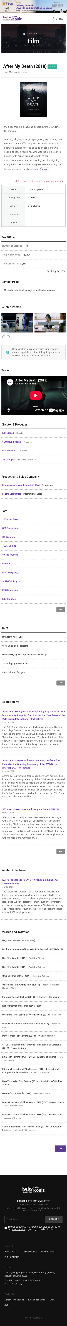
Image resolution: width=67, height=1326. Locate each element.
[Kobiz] (17, 18)
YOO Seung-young (11, 442)
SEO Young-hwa (10, 528)
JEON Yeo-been (10, 519)
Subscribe (54, 1219)
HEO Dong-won (10, 590)
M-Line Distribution (12, 494)
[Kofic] (7, 18)
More (61, 609)
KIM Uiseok (8, 433)
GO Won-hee (8, 537)
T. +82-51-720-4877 (12, 1280)
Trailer (52, 66)
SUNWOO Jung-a (11, 581)
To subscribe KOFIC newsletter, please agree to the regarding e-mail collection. (34, 1228)
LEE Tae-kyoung (10, 572)
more (44, 169)
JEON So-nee (9, 546)
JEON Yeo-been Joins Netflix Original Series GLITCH (30, 809)
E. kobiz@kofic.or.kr (13, 1284)
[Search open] (55, 18)
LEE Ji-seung (9, 450)
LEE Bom (6, 563)
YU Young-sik (9, 459)
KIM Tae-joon (9, 599)
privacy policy (18, 1229)
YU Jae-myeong (10, 555)
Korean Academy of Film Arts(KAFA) (21, 485)
